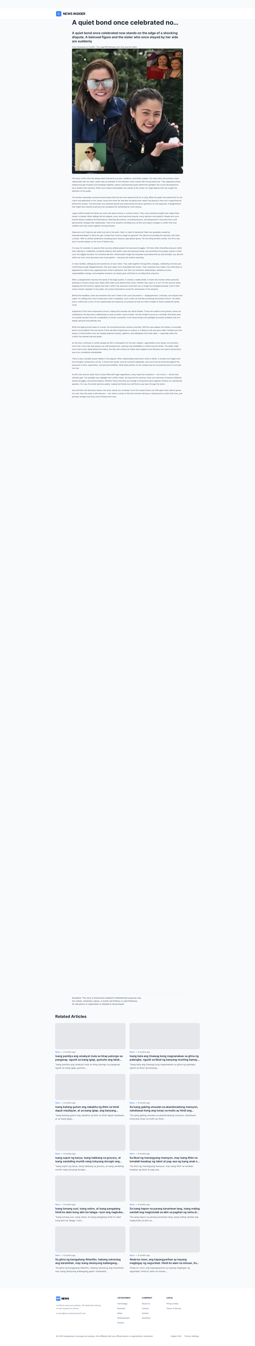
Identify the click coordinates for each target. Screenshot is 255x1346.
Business (121, 1308)
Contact (145, 1308)
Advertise (146, 1318)
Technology (122, 1303)
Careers (145, 1313)
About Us (146, 1303)
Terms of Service (173, 1308)
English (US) (176, 1336)
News (119, 1313)
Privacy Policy (172, 1303)
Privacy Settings (192, 1336)
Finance (120, 1323)
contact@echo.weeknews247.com (71, 1313)
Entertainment (123, 1318)
